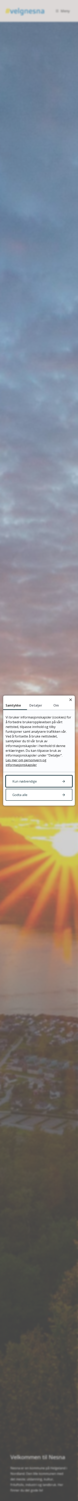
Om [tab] (56, 705)
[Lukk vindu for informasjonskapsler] (70, 699)
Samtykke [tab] (13, 705)
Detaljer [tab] (35, 705)
